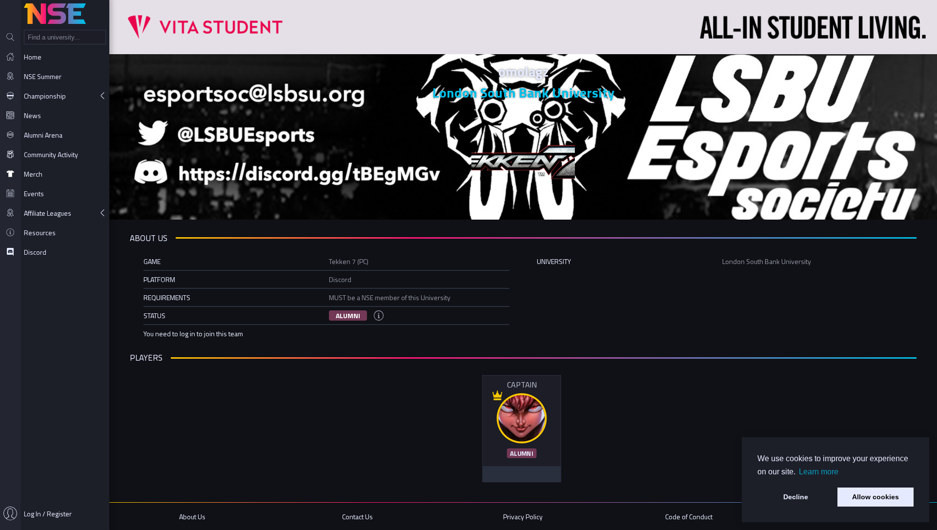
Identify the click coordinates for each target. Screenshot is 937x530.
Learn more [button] (818, 472)
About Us (192, 516)
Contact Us (357, 516)
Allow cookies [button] (875, 497)
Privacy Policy (523, 516)
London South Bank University (523, 92)
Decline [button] (795, 497)
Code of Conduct (689, 516)
